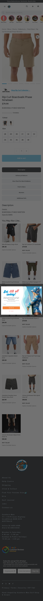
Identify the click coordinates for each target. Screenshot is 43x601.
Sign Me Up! (11, 307)
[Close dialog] (41, 287)
